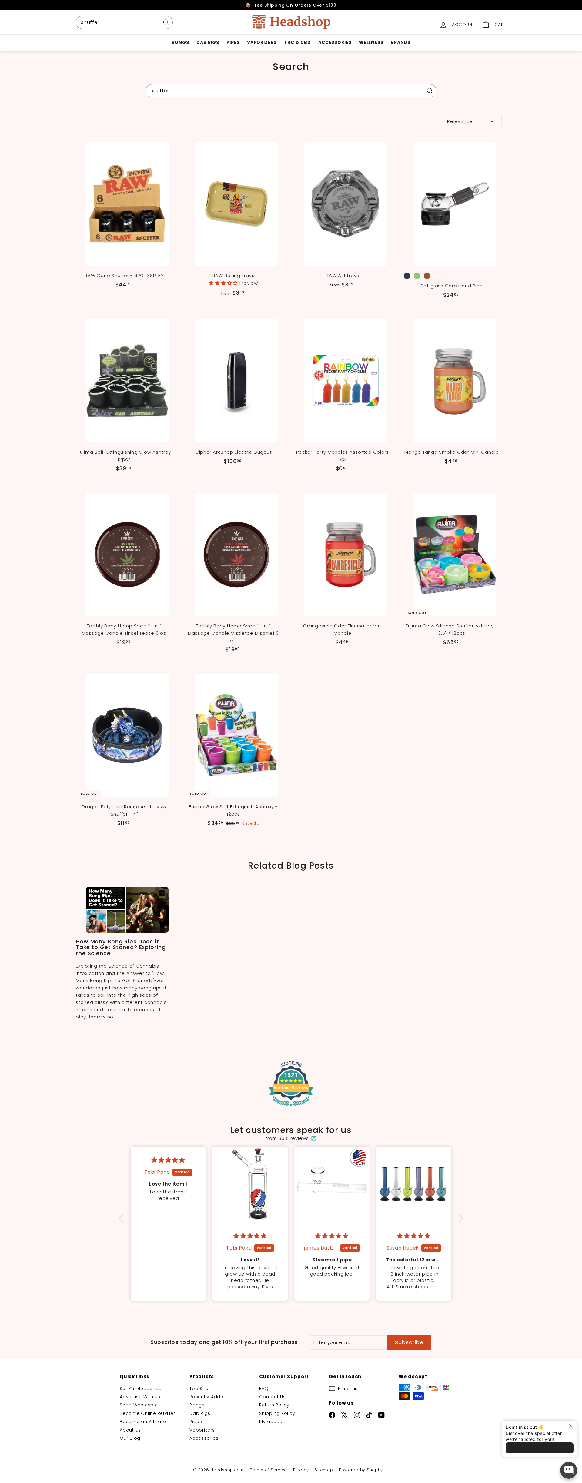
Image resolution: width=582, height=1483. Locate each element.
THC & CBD (297, 42)
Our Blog (130, 1438)
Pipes (233, 42)
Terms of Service (268, 1470)
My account (273, 1421)
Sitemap (324, 1470)
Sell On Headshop (141, 1388)
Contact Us (272, 1397)
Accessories (335, 42)
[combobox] (124, 22)
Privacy (301, 1470)
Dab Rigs (207, 42)
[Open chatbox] (568, 1470)
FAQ (263, 1388)
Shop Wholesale (139, 1405)
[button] (224, 283)
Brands (400, 42)
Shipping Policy (277, 1413)
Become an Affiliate (143, 1421)
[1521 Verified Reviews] (291, 1107)
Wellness (371, 42)
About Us (130, 1430)
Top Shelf (200, 1388)
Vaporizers (262, 42)
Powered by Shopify (361, 1470)
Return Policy (274, 1405)
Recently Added (208, 1397)
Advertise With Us (140, 1397)
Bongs (180, 42)
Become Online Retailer (147, 1413)
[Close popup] (571, 1425)
